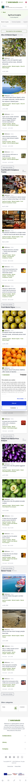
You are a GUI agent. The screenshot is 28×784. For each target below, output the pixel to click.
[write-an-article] (14, 780)
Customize (13, 407)
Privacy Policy (18, 766)
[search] (20, 780)
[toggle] (2, 2)
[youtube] (14, 757)
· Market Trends (10, 653)
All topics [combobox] (4, 26)
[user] (25, 780)
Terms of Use (10, 766)
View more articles (7, 167)
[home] (2, 780)
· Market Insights (15, 66)
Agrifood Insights (6, 66)
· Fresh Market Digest (12, 428)
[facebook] (10, 757)
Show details (20, 398)
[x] (22, 757)
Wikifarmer (7, 58)
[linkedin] (6, 757)
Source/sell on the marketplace (14, 31)
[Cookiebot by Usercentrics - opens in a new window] (20, 375)
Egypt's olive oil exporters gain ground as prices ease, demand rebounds (12, 62)
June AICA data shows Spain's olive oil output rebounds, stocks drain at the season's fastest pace (13, 99)
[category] (8, 780)
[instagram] (18, 757)
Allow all (14, 403)
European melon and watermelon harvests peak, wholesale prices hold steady (14, 334)
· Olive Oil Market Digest (13, 125)
